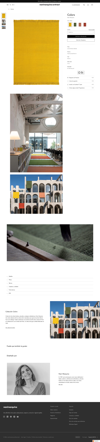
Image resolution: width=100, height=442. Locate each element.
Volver (12, 9)
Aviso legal (23, 437)
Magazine (52, 415)
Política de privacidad (37, 437)
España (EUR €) (92, 437)
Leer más (61, 384)
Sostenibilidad (53, 418)
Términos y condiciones (48, 437)
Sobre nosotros (53, 410)
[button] (8, 4)
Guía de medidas (92, 29)
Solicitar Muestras (81, 40)
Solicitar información (81, 36)
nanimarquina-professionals (13, 437)
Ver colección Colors (10, 327)
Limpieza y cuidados (74, 415)
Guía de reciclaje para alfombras (77, 421)
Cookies (29, 437)
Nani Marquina (70, 17)
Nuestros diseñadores (55, 412)
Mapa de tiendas (73, 412)
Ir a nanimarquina (76, 4)
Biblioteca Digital (73, 424)
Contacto (71, 410)
